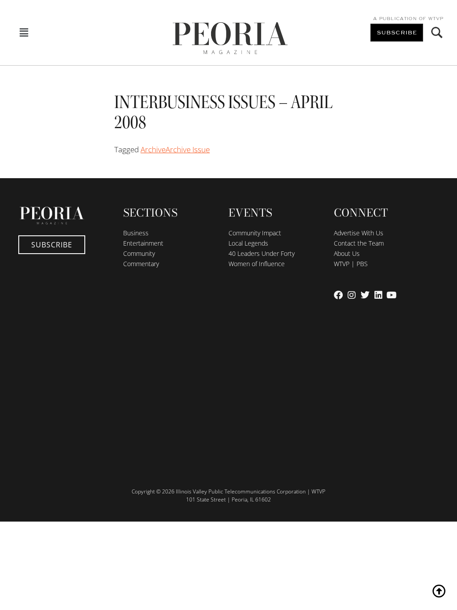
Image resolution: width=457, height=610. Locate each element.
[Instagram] (351, 295)
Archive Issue (188, 149)
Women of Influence (256, 263)
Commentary (141, 263)
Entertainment (143, 243)
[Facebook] (338, 295)
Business (136, 233)
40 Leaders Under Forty (261, 253)
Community (139, 253)
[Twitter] (365, 295)
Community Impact (254, 233)
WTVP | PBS (351, 263)
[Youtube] (391, 295)
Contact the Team (359, 243)
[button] (24, 32)
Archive (153, 149)
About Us (347, 253)
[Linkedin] (378, 295)
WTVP (435, 18)
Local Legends (248, 243)
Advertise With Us (358, 233)
